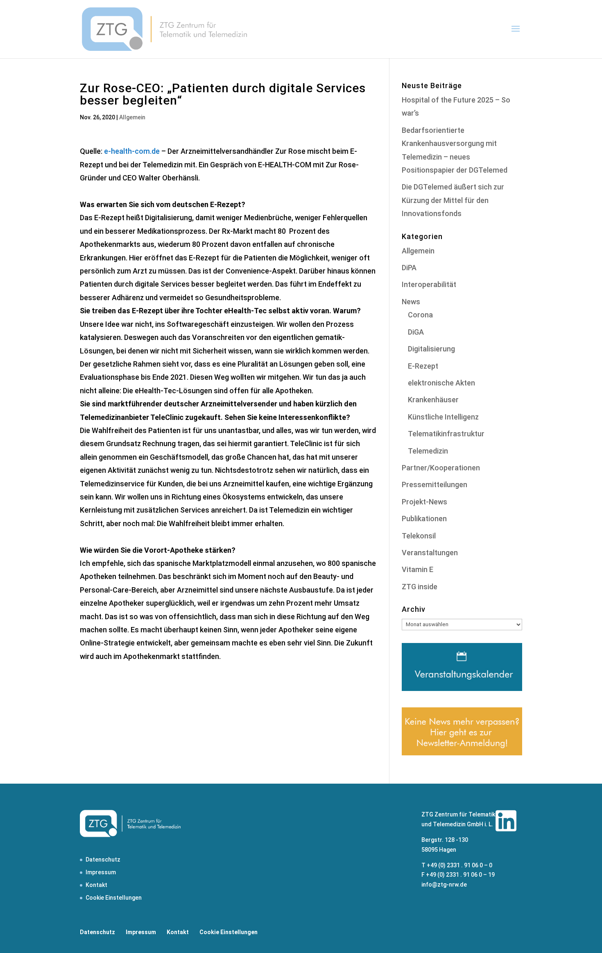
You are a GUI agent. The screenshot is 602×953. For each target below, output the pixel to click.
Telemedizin (428, 451)
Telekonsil (419, 535)
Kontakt (96, 885)
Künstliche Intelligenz (443, 417)
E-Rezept (423, 366)
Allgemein (132, 117)
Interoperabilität (429, 284)
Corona (420, 314)
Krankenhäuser (433, 399)
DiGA (416, 332)
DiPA (409, 267)
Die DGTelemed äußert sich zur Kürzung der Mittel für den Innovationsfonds (453, 200)
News (411, 301)
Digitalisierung (431, 348)
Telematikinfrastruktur (446, 433)
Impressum (101, 872)
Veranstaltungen (430, 552)
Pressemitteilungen (434, 484)
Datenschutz (103, 859)
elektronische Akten (441, 382)
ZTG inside (419, 586)
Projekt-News (424, 501)
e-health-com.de (132, 151)
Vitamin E (417, 569)
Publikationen (424, 518)
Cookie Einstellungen (114, 897)
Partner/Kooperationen (441, 467)
